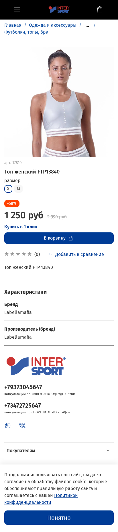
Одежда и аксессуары (52, 25)
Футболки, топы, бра (26, 32)
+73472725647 (22, 405)
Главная (12, 25)
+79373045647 (23, 387)
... (87, 25)
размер (12, 180)
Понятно (59, 517)
